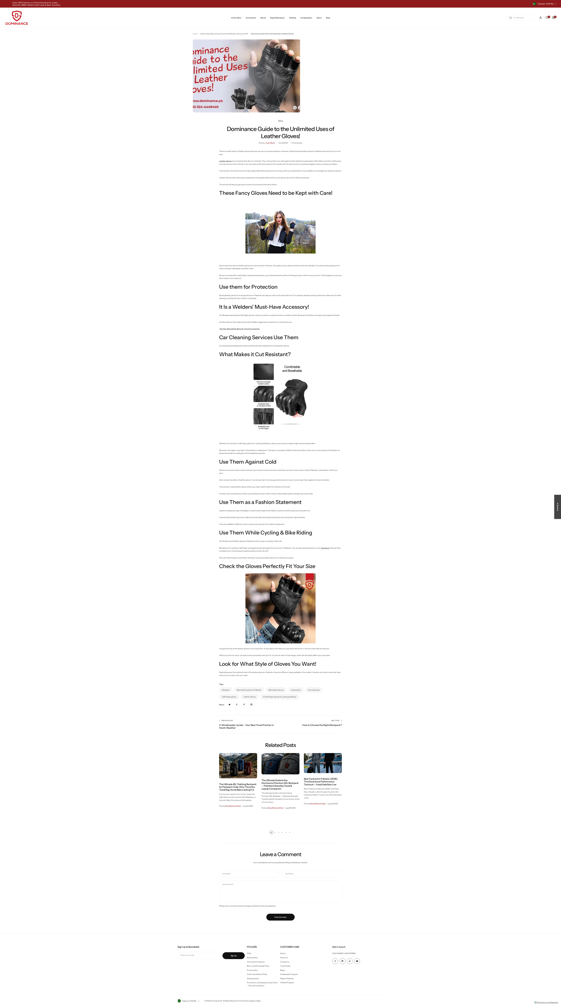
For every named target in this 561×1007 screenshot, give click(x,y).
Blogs (282, 970)
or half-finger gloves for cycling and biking (279, 697)
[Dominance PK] (16, 17)
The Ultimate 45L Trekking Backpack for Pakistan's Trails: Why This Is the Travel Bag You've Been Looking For (238, 787)
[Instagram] (342, 961)
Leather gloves (225, 161)
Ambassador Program (289, 974)
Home (195, 34)
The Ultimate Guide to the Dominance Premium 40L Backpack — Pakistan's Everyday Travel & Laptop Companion (280, 784)
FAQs (249, 953)
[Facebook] (335, 961)
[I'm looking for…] (510, 18)
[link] (229, 704)
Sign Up (234, 956)
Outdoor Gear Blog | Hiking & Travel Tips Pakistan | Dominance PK (224, 34)
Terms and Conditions (256, 962)
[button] (271, 832)
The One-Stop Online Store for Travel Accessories (239, 329)
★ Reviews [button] (558, 507)
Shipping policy (253, 978)
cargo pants (296, 690)
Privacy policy (252, 970)
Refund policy (252, 957)
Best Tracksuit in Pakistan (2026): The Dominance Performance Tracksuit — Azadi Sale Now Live (321, 781)
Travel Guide (285, 966)
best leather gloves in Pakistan (249, 690)
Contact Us (284, 962)
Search (283, 953)
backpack (325, 548)
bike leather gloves (276, 690)
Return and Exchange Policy (258, 966)
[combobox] (521, 18)
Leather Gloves (250, 697)
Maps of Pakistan (287, 978)
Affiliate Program (287, 982)
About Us (284, 957)
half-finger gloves (229, 697)
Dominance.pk (314, 690)
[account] (540, 17)
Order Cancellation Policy (257, 974)
